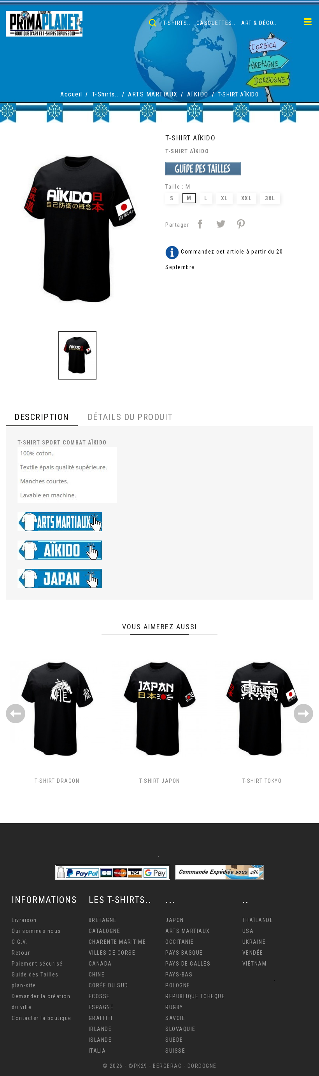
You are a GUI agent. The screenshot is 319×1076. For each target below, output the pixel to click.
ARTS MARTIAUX (187, 931)
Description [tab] (41, 417)
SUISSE (175, 1051)
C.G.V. (19, 942)
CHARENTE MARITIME (117, 942)
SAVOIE (175, 1018)
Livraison (24, 920)
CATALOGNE (105, 931)
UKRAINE (254, 942)
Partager (200, 224)
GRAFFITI (101, 1018)
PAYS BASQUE (184, 953)
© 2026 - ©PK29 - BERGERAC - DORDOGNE (160, 1066)
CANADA (100, 964)
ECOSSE (99, 996)
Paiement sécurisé (37, 964)
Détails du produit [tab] (130, 417)
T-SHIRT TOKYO (262, 781)
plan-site (24, 985)
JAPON (174, 920)
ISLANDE (100, 1040)
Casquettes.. (216, 23)
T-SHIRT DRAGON (57, 781)
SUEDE (174, 1040)
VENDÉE (252, 953)
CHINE (97, 974)
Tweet (220, 224)
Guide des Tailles (35, 974)
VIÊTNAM (254, 964)
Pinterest (241, 224)
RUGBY (174, 1007)
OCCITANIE (179, 942)
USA (248, 931)
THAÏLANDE (257, 920)
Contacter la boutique (42, 1018)
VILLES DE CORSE (112, 953)
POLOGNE (177, 985)
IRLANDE (100, 1029)
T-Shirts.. (177, 23)
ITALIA (97, 1051)
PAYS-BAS (179, 974)
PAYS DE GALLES (187, 964)
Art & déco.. (259, 23)
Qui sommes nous (36, 931)
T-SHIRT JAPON (159, 781)
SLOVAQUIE (180, 1029)
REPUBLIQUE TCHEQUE (195, 996)
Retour (21, 953)
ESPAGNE (101, 1007)
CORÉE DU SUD (108, 985)
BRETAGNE (103, 920)
